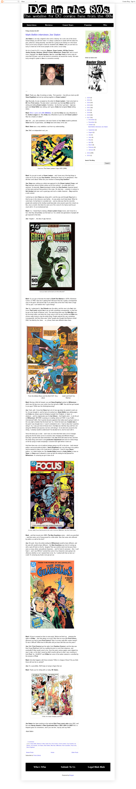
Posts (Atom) (37, 755)
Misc (105, 25)
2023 (88, 102)
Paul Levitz (73, 745)
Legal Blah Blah (96, 767)
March (90, 145)
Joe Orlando (34, 745)
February (91, 147)
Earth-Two (48, 743)
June (90, 137)
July (90, 135)
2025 (88, 97)
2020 (88, 110)
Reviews (49, 25)
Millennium (59, 745)
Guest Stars (68, 25)
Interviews (31, 25)
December (92, 119)
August (91, 132)
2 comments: (31, 741)
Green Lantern (62, 743)
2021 (88, 107)
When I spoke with (40, 113)
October (91, 124)
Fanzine (88, 25)
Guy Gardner (70, 743)
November (92, 122)
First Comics (55, 743)
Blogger (71, 775)
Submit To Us (68, 767)
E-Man (43, 743)
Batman (39, 743)
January (91, 150)
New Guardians (66, 745)
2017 (88, 117)
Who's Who (40, 767)
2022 (88, 105)
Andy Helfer (33, 743)
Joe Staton (40, 745)
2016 (88, 153)
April (90, 142)
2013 (88, 155)
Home (52, 752)
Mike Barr (53, 745)
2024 (88, 100)
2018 (88, 115)
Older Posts (75, 752)
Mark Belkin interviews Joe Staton (43, 34)
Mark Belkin (47, 745)
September (92, 130)
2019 (88, 112)
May (90, 140)
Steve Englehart (30, 747)
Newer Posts (29, 752)
